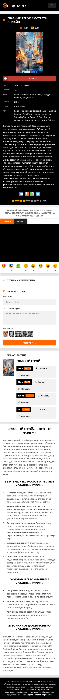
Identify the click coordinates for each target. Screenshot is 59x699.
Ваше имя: (7, 296)
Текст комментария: (11, 308)
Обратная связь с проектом (39, 695)
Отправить (29, 342)
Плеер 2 (20, 221)
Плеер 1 (7, 221)
